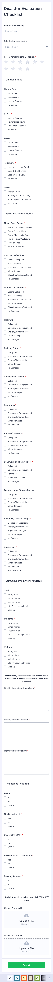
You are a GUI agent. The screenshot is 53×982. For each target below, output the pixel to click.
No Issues (12, 105)
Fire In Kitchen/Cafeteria (19, 239)
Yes (9, 797)
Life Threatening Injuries (19, 606)
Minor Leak (13, 93)
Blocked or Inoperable (18, 523)
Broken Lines (14, 191)
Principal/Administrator (16, 41)
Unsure (11, 805)
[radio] (6, 62)
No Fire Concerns (16, 246)
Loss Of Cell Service (17, 171)
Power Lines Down (16, 122)
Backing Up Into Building (19, 195)
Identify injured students (17, 719)
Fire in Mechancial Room (19, 235)
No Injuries (13, 594)
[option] (10, 978)
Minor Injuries (14, 598)
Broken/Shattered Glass (18, 332)
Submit (26, 965)
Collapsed (12, 324)
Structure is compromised (19, 267)
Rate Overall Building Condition (20, 57)
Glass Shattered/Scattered (20, 275)
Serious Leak (14, 97)
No (9, 801)
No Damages (13, 279)
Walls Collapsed (15, 263)
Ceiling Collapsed (16, 259)
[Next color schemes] (49, 977)
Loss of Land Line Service (19, 167)
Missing (11, 610)
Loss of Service (15, 101)
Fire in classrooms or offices (21, 227)
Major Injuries (14, 602)
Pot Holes (12, 474)
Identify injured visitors (16, 750)
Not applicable (14, 570)
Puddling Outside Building (19, 199)
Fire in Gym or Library (17, 231)
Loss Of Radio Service (18, 175)
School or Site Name (14, 25)
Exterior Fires (14, 243)
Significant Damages (17, 530)
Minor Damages (15, 271)
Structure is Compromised (20, 328)
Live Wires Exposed (17, 125)
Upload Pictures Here (14, 908)
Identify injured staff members (19, 688)
